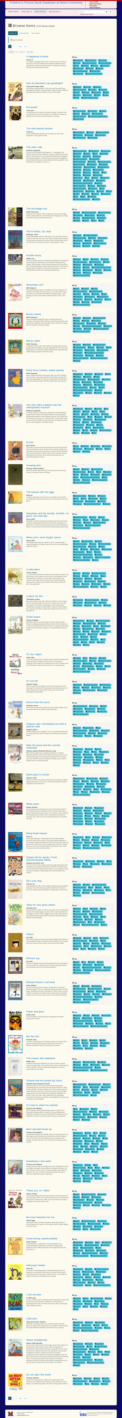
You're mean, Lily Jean (38, 231)
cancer (99, 541)
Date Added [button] (30, 52)
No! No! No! (32, 1036)
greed (97, 1325)
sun (76, 197)
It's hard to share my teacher (42, 1105)
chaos (77, 414)
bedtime (98, 87)
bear (86, 1298)
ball (86, 909)
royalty (77, 480)
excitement (104, 752)
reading (85, 1146)
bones (99, 749)
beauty (87, 411)
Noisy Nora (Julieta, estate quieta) (45, 370)
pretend (87, 246)
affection (78, 87)
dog (90, 417)
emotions (104, 90)
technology (98, 273)
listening (86, 114)
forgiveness (102, 784)
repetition (102, 218)
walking (87, 451)
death (92, 472)
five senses (87, 382)
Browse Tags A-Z (27, 11)
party (108, 666)
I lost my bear (33, 1294)
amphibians (79, 861)
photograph (88, 270)
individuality (79, 68)
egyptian (99, 417)
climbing (87, 156)
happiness (105, 178)
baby (86, 259)
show (96, 762)
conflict (87, 573)
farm (76, 475)
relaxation (91, 191)
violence (95, 587)
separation (90, 1149)
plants (104, 634)
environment (99, 170)
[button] (107, 11)
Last (25, 46)
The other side (34, 147)
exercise (87, 172)
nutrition (99, 299)
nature (77, 967)
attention (99, 374)
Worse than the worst (38, 702)
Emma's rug (32, 958)
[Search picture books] (110, 11)
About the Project (95, 4)
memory (89, 299)
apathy (88, 810)
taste (76, 642)
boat (103, 411)
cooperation (95, 159)
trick (94, 221)
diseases (93, 547)
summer (95, 639)
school (86, 221)
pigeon (77, 430)
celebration (97, 986)
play (97, 789)
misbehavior (100, 385)
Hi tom (29, 442)
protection (93, 188)
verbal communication (94, 74)
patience (88, 789)
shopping (78, 329)
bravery (77, 156)
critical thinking (106, 63)
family (77, 92)
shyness (77, 1181)
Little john (31, 1318)
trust (92, 642)
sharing (96, 194)
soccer (102, 949)
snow (87, 1152)
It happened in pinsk (37, 56)
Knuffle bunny (33, 255)
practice (104, 1090)
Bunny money (33, 314)
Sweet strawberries (36, 1340)
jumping (78, 180)
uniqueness (79, 74)
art (107, 409)
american (78, 810)
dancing (77, 623)
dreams (87, 170)
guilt (90, 552)
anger (77, 469)
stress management (102, 329)
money (77, 218)
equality (77, 172)
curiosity (92, 162)
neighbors (101, 180)
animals (88, 87)
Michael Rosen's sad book (40, 982)
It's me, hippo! (34, 654)
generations (90, 297)
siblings (96, 246)
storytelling (78, 1048)
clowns (86, 414)
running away (90, 581)
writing (77, 361)
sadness (87, 273)
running (77, 273)
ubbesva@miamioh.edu (23, 1415)
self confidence (80, 1117)
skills (108, 1023)
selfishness (91, 711)
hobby (87, 631)
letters (100, 760)
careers (91, 132)
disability (106, 730)
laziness (106, 1354)
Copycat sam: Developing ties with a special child (46, 725)
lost (108, 760)
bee (99, 728)
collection (96, 414)
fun (88, 178)
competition (98, 911)
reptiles (96, 1092)
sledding (78, 1152)
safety (77, 194)
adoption (78, 938)
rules (106, 95)
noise (102, 387)
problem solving (80, 188)
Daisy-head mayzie (36, 833)
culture (105, 414)
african (89, 409)
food (104, 294)
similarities (106, 194)
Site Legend (93, 6)
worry (77, 395)
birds (95, 411)
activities (78, 235)
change (77, 63)
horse (97, 1354)
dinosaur (93, 90)
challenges (78, 816)
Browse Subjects (13, 11)
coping (93, 517)
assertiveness (91, 60)
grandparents (103, 297)
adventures (79, 409)
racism (89, 821)
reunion (108, 270)
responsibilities (80, 138)
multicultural (98, 114)
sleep (77, 98)
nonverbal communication (98, 116)
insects (89, 842)
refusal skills (96, 71)
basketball (85, 1109)
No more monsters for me (40, 1217)
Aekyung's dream (35, 1265)
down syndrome (80, 733)
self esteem (93, 138)
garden (77, 629)
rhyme (98, 95)
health (77, 666)
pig (88, 1384)
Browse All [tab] (13, 33)
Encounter (31, 107)
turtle (94, 1095)
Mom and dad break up (38, 1129)
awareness (106, 151)
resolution (88, 95)
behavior (78, 154)
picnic (109, 299)
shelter (107, 584)
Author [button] (22, 52)
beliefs (87, 154)
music (100, 425)
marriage (90, 135)
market (77, 1357)
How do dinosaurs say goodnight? (44, 83)
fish (86, 1087)
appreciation (89, 728)
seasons (86, 194)
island (77, 114)
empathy (108, 472)
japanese (78, 946)
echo (76, 446)
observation (79, 427)
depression (101, 991)
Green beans (33, 617)
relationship (79, 191)
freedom (87, 175)
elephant (102, 1062)
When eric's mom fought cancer (43, 537)
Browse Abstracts (40, 11)
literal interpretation (90, 1253)
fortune (95, 66)
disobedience (104, 167)
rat (91, 922)
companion (78, 600)
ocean (77, 1090)
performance (99, 427)
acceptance (79, 60)
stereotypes (79, 824)
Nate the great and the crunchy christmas (43, 746)
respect (101, 191)
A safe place (33, 569)
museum (91, 425)
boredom (103, 60)
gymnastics (99, 241)
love (76, 477)
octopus (86, 1090)
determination (79, 164)
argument (100, 1344)
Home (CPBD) (93, 2)
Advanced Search (54, 11)
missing (105, 1304)
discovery (78, 167)
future (96, 178)
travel (77, 433)
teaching (106, 792)
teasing (77, 1208)
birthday (87, 318)
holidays (102, 323)
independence (91, 603)
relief (86, 430)
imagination (91, 501)
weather (96, 199)
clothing (97, 156)
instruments (97, 422)
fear (105, 172)
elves (94, 752)
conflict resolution (90, 63)
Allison (30, 934)
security (86, 584)
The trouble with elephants (40, 1058)
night (106, 92)
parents (77, 95)
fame (77, 66)
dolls (103, 941)
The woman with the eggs (40, 492)
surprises (102, 669)
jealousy (90, 68)
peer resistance (80, 186)
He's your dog (33, 881)
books (97, 377)
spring (94, 637)
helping (77, 267)
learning (101, 215)
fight (103, 576)
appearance (94, 151)
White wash (32, 804)
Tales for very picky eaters (40, 905)
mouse (94, 387)
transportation (106, 430)
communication (100, 345)
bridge (77, 212)
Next (20, 46)
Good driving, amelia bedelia (41, 1238)
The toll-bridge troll (36, 208)
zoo (95, 433)
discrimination (90, 167)
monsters (99, 1226)
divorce (102, 1136)
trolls (102, 221)
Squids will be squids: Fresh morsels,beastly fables (41, 858)
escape (109, 417)
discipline (104, 164)
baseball (94, 909)
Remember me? (35, 284)
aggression (78, 374)
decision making (80, 90)
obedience (107, 631)
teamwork (107, 1205)
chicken (87, 911)
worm (104, 925)
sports (77, 925)
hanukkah (78, 757)
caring (77, 1043)
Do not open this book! (38, 1374)
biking (95, 289)
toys (83, 197)
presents (108, 326)
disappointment (90, 623)
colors (95, 1109)
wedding (86, 433)
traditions (92, 197)
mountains (89, 449)
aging (77, 289)
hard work (101, 629)
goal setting (90, 215)
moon (105, 1325)
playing (92, 186)
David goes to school (37, 774)
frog (86, 864)
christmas (78, 752)
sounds (77, 451)
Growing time (33, 465)
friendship (98, 175)
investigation (89, 760)
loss (87, 1144)
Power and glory (35, 1011)
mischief (102, 709)
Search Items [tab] (35, 33)
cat (96, 938)
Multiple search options (86, 14)
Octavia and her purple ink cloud (44, 1080)
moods (106, 520)
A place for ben (34, 596)
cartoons (95, 259)
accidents (78, 1378)
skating (94, 430)
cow (76, 1248)
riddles (77, 221)
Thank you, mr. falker (38, 1190)
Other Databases (94, 8)
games (89, 241)
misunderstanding (81, 71)
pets (105, 477)
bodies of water (95, 1084)
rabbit (99, 270)
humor (86, 422)
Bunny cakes (33, 341)
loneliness (88, 385)
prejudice (102, 186)
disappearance (94, 379)
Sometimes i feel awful (38, 1161)
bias (95, 154)
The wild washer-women (39, 128)
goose (88, 1354)
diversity (78, 170)
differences (92, 164)
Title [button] (16, 52)
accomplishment (80, 1084)
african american (80, 151)
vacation (101, 642)
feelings (85, 66)
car (98, 1242)
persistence (79, 355)
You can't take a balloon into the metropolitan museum (43, 406)
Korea (89, 1277)
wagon (77, 1365)
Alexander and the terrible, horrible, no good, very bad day (47, 514)
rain (102, 188)
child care (105, 938)
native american (80, 116)
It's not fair (32, 681)
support (89, 824)
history (103, 111)
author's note (93, 778)
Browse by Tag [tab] (23, 33)
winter (77, 765)
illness (98, 552)
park (88, 427)
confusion (94, 941)
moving (77, 243)
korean (98, 1277)
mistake (100, 68)
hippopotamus (88, 666)
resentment (100, 821)
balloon (77, 411)
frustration (105, 66)
